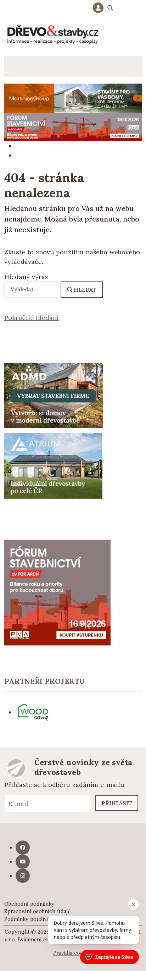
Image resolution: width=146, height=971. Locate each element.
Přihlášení (100, 7)
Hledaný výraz (26, 277)
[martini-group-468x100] (73, 97)
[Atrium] (53, 465)
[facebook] (23, 847)
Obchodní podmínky (29, 904)
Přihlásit (116, 803)
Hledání (110, 8)
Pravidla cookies (73, 953)
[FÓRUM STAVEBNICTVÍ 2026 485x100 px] (73, 126)
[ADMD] (53, 395)
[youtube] (23, 861)
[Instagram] (23, 876)
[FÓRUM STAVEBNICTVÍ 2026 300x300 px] (57, 592)
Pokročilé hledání (31, 318)
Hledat (85, 289)
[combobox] (32, 289)
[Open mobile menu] (15, 66)
